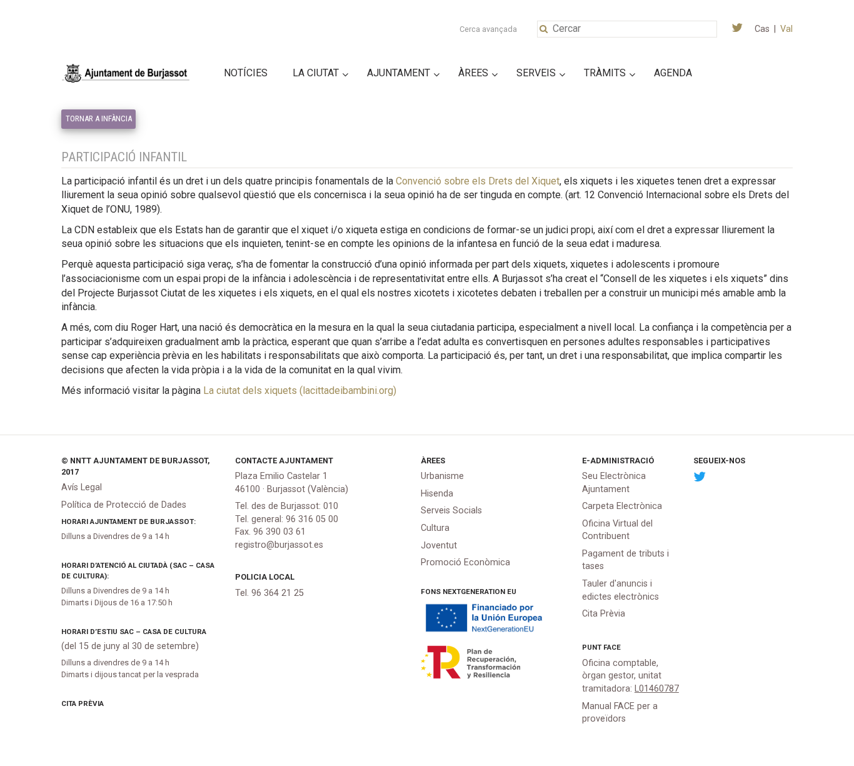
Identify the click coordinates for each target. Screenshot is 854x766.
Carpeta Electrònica (622, 506)
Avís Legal (81, 487)
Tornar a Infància (99, 118)
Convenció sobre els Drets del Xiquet (478, 181)
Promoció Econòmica (465, 562)
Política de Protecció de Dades (123, 505)
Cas (762, 29)
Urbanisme (442, 476)
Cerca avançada (488, 29)
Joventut (439, 545)
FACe (612, 647)
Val (786, 29)
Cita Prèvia (82, 703)
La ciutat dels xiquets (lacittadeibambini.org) (299, 390)
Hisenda (437, 493)
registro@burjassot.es (279, 545)
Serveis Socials (451, 510)
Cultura (435, 528)
